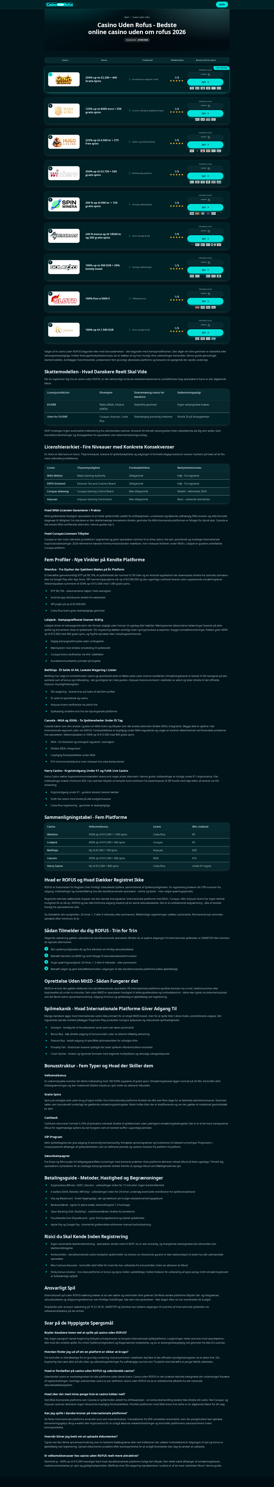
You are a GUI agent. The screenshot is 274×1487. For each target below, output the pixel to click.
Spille (222, 4)
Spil (204, 81)
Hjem (126, 17)
